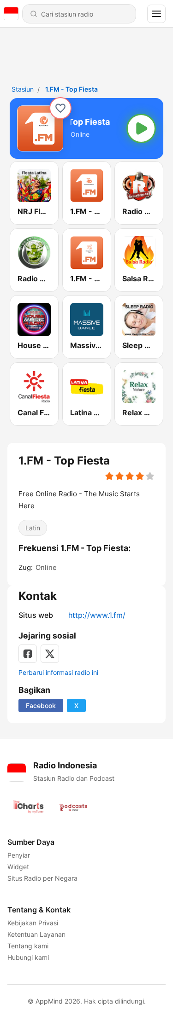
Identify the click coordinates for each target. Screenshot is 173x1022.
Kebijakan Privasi (32, 923)
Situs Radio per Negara (42, 878)
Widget (18, 867)
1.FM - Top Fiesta (71, 89)
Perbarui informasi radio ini (58, 672)
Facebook (41, 705)
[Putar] (141, 128)
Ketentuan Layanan (36, 934)
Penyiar (18, 855)
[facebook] (27, 654)
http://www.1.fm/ (96, 615)
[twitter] (50, 654)
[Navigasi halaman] (156, 14)
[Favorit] (60, 108)
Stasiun (23, 89)
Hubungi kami (28, 957)
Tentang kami (27, 946)
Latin (32, 527)
